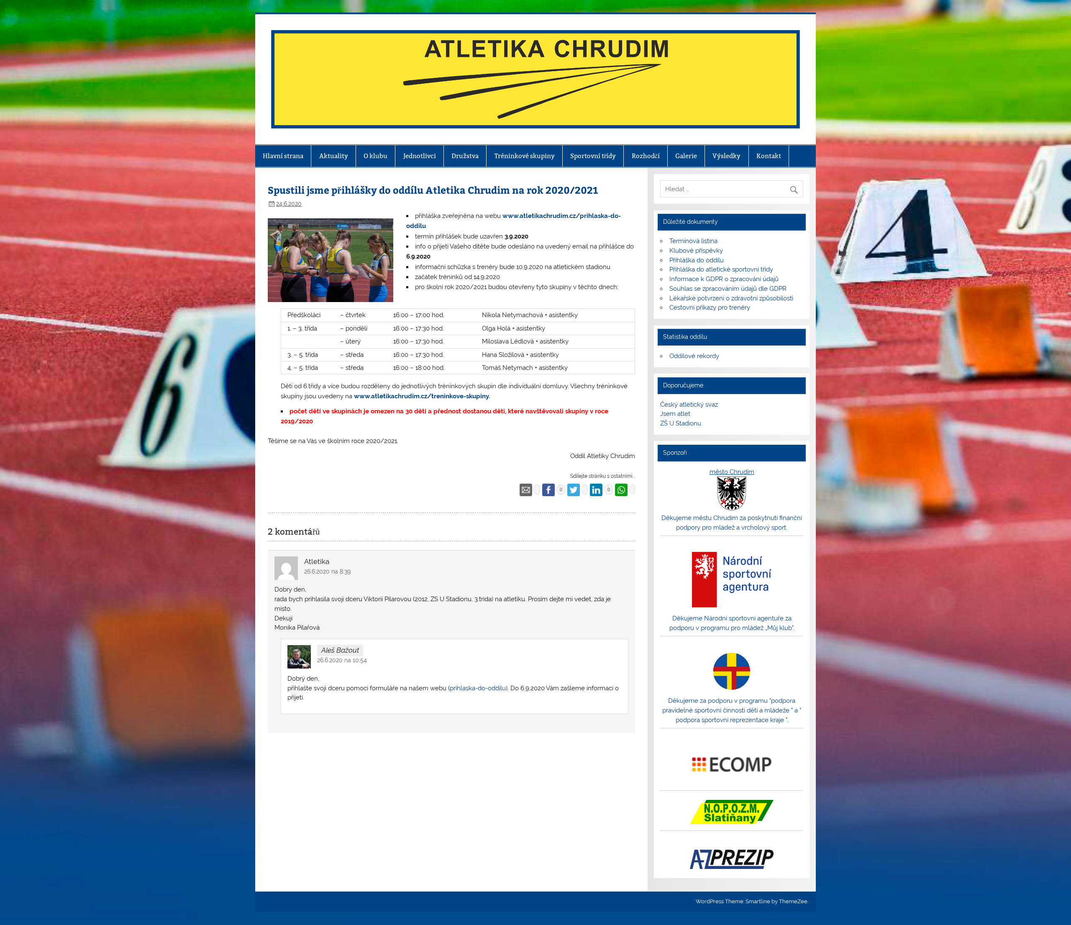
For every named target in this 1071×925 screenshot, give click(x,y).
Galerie (686, 156)
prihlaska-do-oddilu (478, 688)
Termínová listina (693, 241)
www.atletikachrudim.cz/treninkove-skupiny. (422, 396)
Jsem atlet (675, 414)
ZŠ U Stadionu (680, 423)
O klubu (375, 156)
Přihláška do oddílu (696, 260)
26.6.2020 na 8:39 (327, 571)
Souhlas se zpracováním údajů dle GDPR (728, 288)
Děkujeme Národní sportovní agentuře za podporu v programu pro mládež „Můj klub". (731, 623)
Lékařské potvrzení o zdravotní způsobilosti (731, 298)
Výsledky (726, 156)
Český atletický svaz (689, 404)
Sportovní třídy (593, 156)
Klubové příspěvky (696, 250)
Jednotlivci (419, 156)
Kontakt (768, 156)
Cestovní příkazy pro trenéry (709, 307)
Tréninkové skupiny (525, 156)
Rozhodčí (646, 156)
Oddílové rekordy (694, 356)
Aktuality (333, 156)
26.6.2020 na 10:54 (342, 660)
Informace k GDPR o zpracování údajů (724, 279)
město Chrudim (732, 472)
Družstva (465, 156)
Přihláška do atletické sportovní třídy (721, 269)
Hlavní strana (283, 156)
